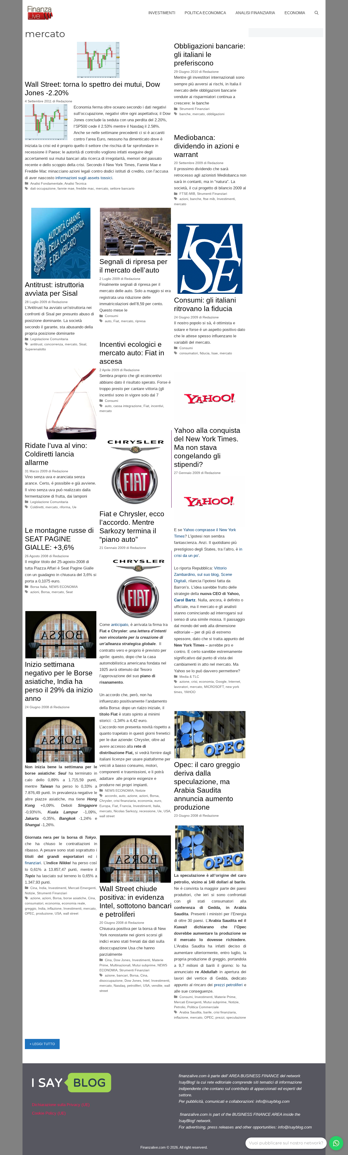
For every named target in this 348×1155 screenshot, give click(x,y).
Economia (295, 13)
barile (207, 1012)
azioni (183, 199)
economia (206, 681)
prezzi (219, 1017)
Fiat (116, 321)
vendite (157, 985)
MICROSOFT (214, 687)
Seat (69, 592)
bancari (122, 975)
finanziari (33, 863)
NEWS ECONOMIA (119, 790)
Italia (156, 806)
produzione (44, 913)
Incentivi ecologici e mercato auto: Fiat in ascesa (131, 352)
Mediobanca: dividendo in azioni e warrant (206, 146)
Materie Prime (225, 997)
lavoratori (181, 687)
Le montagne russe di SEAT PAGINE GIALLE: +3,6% (59, 538)
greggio (30, 908)
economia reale (73, 903)
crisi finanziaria (125, 801)
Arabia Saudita (190, 1012)
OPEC (29, 913)
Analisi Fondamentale (46, 183)
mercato (102, 188)
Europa (104, 806)
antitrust (36, 344)
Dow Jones (122, 960)
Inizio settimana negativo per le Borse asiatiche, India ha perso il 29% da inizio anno (59, 681)
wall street (107, 816)
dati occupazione (43, 188)
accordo (111, 796)
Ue (74, 507)
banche (185, 114)
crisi (194, 681)
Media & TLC (189, 676)
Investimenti (161, 13)
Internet (234, 681)
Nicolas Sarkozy (125, 811)
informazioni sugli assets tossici (83, 178)
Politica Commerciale (203, 1007)
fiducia (205, 353)
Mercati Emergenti (82, 888)
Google (221, 681)
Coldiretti (37, 507)
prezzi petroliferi (228, 985)
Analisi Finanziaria (255, 13)
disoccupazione (111, 980)
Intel (146, 980)
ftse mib (209, 199)
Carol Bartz (185, 600)
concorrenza (53, 344)
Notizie (140, 790)
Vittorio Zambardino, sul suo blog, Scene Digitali (203, 574)
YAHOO (190, 692)
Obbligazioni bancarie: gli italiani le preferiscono (209, 54)
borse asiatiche (74, 898)
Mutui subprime (215, 1002)
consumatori (188, 353)
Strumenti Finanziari (194, 109)
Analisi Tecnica (75, 183)
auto (108, 321)
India (42, 888)
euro (157, 801)
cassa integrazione (127, 406)
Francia (125, 806)
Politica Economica (205, 13)
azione (184, 681)
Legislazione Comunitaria (49, 339)
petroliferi (134, 985)
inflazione (54, 908)
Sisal (82, 344)
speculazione (236, 1017)
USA (167, 811)
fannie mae (66, 188)
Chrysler (105, 801)
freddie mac (85, 188)
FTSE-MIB (187, 193)
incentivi (157, 406)
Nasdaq (119, 985)
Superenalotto (35, 349)
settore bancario (122, 188)
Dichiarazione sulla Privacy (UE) (61, 1105)
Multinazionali (120, 965)
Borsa (154, 796)
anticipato (119, 624)
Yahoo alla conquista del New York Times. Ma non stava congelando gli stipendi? (207, 447)
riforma (65, 507)
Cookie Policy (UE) (49, 1113)
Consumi (111, 316)
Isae (214, 353)
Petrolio (179, 1007)
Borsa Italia (38, 587)
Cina (33, 888)
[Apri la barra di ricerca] (316, 13)
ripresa (140, 321)
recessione (147, 811)
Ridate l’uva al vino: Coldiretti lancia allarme (56, 454)
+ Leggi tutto (42, 1044)
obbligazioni (215, 114)
